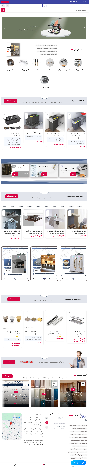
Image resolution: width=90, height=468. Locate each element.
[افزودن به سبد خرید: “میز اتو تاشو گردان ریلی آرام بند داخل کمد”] (69, 211)
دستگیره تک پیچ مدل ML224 (14, 333)
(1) (78, 138)
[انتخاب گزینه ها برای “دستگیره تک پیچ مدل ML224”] (4, 312)
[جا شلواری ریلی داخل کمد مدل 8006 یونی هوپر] (33, 219)
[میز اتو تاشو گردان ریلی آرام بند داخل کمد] (77, 219)
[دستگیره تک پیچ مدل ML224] (12, 320)
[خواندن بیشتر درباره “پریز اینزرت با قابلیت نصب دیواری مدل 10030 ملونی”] (47, 312)
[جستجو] (3, 10)
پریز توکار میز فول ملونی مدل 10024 (13, 134)
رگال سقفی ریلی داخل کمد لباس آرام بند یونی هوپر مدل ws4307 (12, 233)
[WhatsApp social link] (3, 5)
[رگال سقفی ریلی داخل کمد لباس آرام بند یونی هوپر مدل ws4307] (11, 219)
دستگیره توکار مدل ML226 (33, 332)
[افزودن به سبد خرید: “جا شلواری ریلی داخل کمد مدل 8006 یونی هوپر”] (25, 211)
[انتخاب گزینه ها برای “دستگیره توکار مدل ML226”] (26, 312)
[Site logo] (44, 6)
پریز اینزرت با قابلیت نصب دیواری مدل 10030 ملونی (55, 333)
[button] (84, 28)
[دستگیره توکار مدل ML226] (33, 320)
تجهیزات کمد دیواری (63, 70)
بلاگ (73, 389)
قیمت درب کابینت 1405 (44, 397)
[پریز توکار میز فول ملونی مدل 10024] (12, 122)
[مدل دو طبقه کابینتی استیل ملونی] (76, 320)
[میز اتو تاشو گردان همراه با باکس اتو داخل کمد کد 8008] (55, 219)
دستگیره (49, 70)
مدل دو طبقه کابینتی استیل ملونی (78, 333)
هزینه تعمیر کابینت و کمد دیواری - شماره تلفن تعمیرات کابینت (73, 395)
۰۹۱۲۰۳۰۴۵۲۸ (72, 1)
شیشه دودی (11, 70)
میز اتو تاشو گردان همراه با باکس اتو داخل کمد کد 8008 (55, 233)
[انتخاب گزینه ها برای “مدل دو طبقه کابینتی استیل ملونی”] (69, 312)
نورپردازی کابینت (24, 70)
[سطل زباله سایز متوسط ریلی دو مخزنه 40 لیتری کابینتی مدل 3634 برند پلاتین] (33, 120)
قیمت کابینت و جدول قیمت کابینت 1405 (16, 396)
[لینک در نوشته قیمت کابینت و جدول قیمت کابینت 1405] (15, 393)
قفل (36, 70)
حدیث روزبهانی (70, 400)
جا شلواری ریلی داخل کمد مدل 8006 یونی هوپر (34, 232)
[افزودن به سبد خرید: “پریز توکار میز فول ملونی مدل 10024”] (4, 114)
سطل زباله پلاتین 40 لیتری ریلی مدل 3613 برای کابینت (55, 135)
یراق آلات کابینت (44, 87)
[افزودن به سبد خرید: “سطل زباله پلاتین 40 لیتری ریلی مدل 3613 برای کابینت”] (47, 114)
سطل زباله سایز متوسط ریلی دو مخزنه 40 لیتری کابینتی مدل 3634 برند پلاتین (34, 134)
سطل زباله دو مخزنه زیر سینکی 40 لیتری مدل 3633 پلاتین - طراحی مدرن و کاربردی (77, 136)
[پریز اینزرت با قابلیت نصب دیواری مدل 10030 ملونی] (55, 320)
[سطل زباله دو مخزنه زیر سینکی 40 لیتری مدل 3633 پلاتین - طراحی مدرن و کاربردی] (76, 122)
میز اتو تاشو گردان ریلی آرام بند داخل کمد (78, 232)
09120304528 (26, 362)
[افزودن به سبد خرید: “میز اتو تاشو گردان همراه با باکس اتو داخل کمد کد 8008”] (47, 211)
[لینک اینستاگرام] (7, 5)
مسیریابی (6, 1)
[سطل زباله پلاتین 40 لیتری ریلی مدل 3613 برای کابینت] (55, 122)
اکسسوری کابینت (78, 70)
